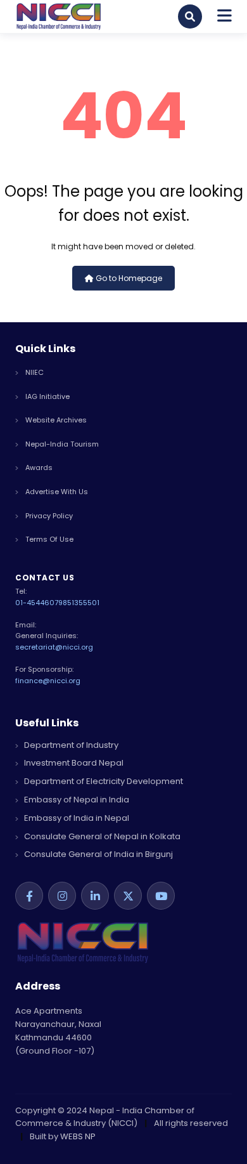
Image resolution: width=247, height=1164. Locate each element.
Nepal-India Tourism (61, 444)
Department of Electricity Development (102, 781)
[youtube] (161, 896)
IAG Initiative (46, 396)
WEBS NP (78, 1136)
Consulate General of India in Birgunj (97, 854)
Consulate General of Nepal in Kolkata (101, 836)
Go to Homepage (128, 278)
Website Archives (55, 420)
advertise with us (55, 492)
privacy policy (48, 516)
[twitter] (128, 896)
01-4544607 (36, 603)
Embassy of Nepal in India (75, 800)
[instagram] (62, 896)
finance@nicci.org (47, 681)
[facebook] (29, 896)
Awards (38, 467)
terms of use (48, 539)
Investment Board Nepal (73, 763)
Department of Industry (70, 745)
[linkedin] (95, 896)
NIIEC (33, 372)
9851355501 (78, 603)
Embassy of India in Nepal (75, 818)
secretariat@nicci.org (54, 647)
